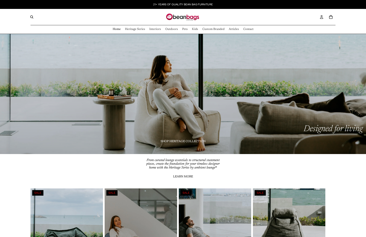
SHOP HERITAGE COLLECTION (183, 141)
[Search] (31, 17)
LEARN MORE (183, 176)
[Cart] (331, 17)
